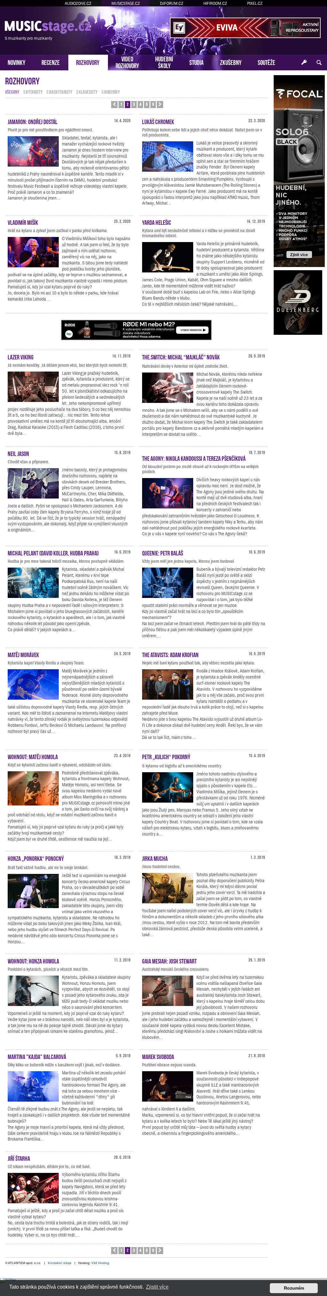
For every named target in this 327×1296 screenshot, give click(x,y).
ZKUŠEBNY (230, 62)
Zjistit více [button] (157, 1287)
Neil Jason (18, 453)
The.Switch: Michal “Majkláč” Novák (181, 356)
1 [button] (121, 104)
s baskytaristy (59, 91)
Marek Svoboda (158, 1056)
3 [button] (134, 104)
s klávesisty (86, 91)
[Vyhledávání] (319, 63)
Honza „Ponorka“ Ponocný (36, 858)
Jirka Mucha (155, 858)
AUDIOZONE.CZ (78, 3)
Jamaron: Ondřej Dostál (32, 121)
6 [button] (153, 104)
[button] (114, 104)
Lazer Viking (21, 356)
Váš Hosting (100, 1263)
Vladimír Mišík (23, 222)
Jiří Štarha (19, 1158)
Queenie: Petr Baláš (162, 552)
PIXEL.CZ (254, 3)
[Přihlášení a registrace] (304, 63)
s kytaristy (32, 91)
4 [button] (140, 104)
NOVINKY (16, 62)
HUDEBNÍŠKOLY (164, 61)
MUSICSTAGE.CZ (125, 3)
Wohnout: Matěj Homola (33, 756)
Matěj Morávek (23, 654)
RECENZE (51, 62)
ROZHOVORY (87, 62)
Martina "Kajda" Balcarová (37, 1056)
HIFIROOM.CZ (215, 3)
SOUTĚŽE (266, 62)
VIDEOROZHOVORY (127, 61)
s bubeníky (111, 91)
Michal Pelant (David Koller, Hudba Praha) (53, 552)
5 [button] (147, 104)
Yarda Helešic (156, 222)
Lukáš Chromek (158, 121)
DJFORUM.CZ (171, 3)
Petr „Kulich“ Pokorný (166, 756)
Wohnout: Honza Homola (33, 960)
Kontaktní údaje (60, 1263)
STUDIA (196, 62)
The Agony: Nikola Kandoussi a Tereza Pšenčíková (194, 458)
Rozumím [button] (294, 1288)
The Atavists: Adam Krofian (170, 654)
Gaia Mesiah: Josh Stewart (169, 960)
